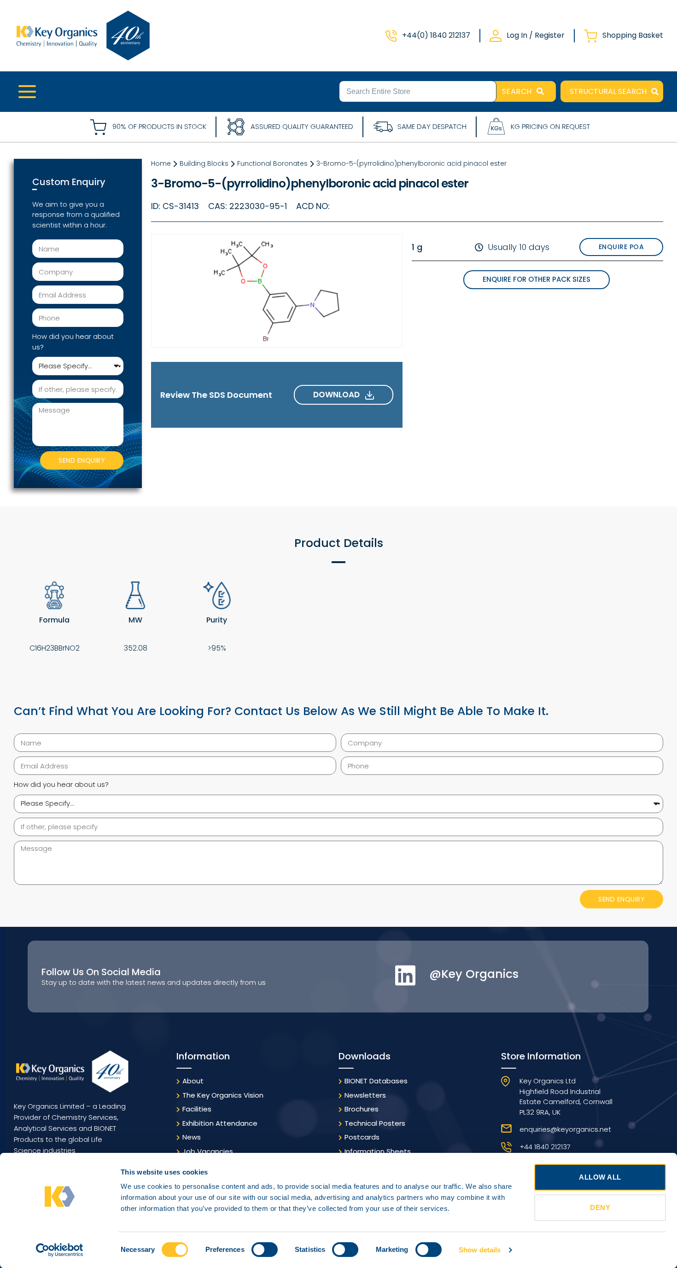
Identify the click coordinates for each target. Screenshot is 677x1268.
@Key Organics (474, 974)
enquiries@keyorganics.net (565, 1129)
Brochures (361, 1109)
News (191, 1137)
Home (161, 163)
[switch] (264, 1249)
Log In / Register (536, 35)
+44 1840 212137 (545, 1147)
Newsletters (365, 1095)
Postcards (361, 1137)
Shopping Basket (632, 35)
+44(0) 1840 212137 (436, 35)
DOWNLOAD (339, 394)
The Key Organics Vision (222, 1095)
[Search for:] (417, 90)
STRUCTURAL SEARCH (608, 91)
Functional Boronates (272, 163)
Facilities (196, 1109)
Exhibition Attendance (219, 1123)
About (193, 1081)
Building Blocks (204, 163)
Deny (600, 1207)
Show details (480, 1250)
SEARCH (517, 91)
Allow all (600, 1177)
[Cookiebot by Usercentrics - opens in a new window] (59, 1250)
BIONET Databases (376, 1081)
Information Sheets (377, 1151)
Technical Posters (374, 1123)
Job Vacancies (207, 1151)
